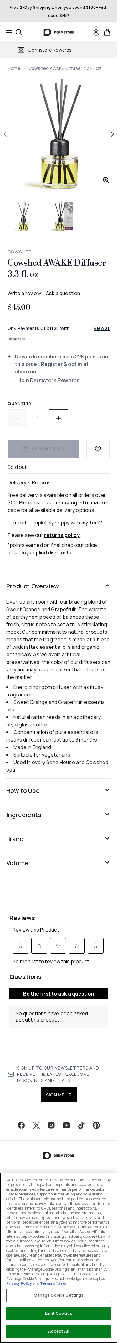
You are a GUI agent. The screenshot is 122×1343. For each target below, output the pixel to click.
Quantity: (20, 403)
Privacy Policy (19, 1283)
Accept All (58, 1331)
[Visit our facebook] (21, 1125)
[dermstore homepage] (58, 32)
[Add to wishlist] (98, 449)
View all (102, 328)
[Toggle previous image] (5, 134)
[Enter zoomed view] (106, 180)
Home (14, 68)
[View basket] (107, 32)
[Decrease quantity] (17, 418)
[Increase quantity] (58, 418)
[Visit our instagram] (51, 1125)
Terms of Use (52, 1283)
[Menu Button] (7, 32)
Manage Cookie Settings (59, 1295)
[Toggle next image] (112, 134)
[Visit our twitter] (36, 1125)
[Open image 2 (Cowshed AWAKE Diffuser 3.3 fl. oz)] (62, 216)
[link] (96, 32)
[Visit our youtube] (66, 1125)
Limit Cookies (58, 1313)
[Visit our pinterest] (96, 1125)
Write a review (24, 293)
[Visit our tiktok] (81, 1125)
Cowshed (20, 252)
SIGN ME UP (58, 1095)
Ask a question (63, 293)
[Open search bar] (19, 32)
